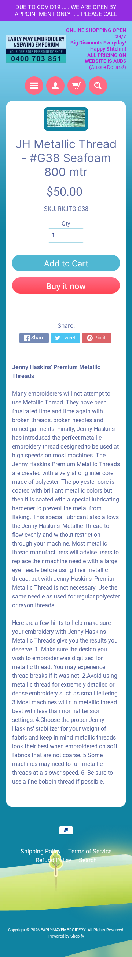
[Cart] (76, 85)
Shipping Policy (41, 851)
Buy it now (66, 286)
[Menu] (34, 85)
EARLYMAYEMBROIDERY (63, 930)
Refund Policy (54, 860)
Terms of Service (89, 851)
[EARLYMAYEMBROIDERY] (36, 49)
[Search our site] (98, 85)
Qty (66, 223)
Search (88, 860)
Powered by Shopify (66, 936)
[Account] (55, 85)
